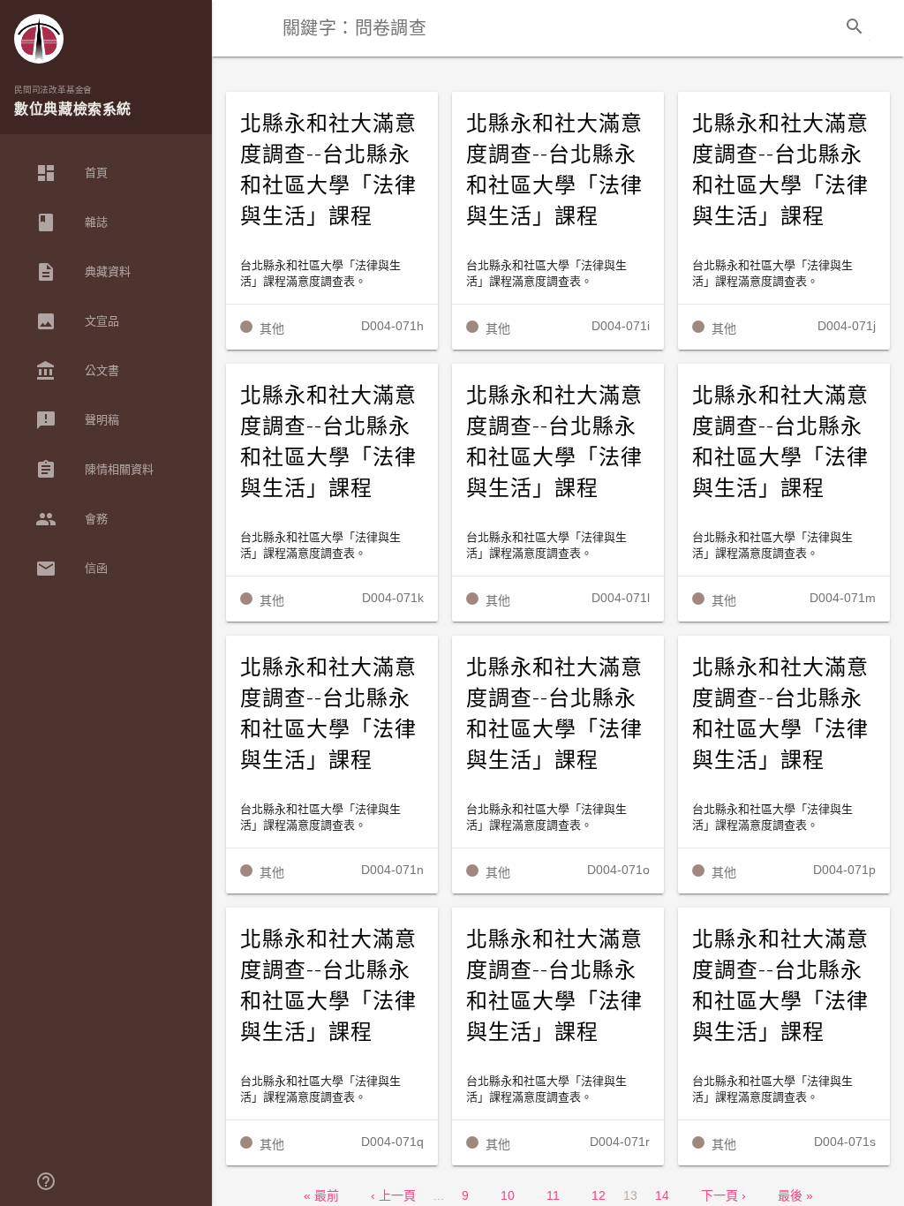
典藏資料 (83, 272)
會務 (71, 519)
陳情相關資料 (94, 469)
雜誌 (71, 222)
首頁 (71, 173)
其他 (272, 328)
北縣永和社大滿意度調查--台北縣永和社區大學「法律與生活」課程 (328, 170)
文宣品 (77, 321)
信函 (71, 568)
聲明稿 (77, 420)
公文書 (77, 370)
